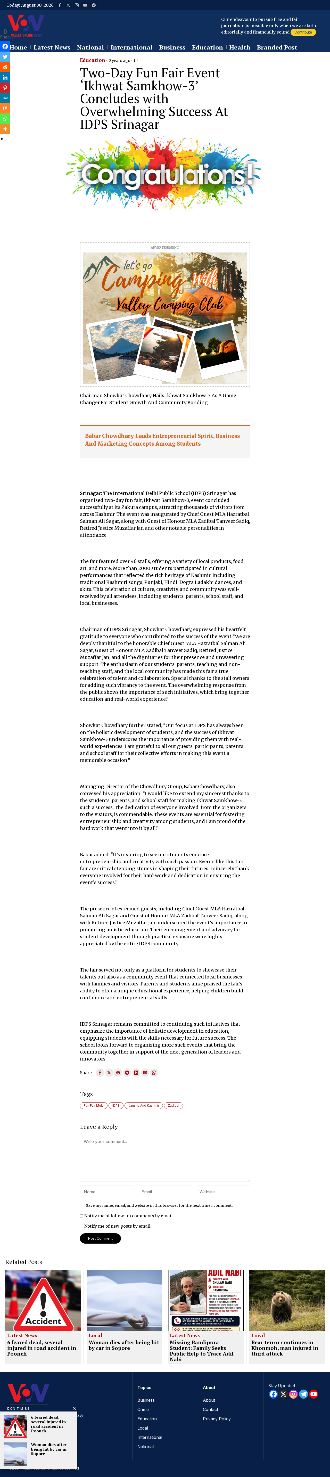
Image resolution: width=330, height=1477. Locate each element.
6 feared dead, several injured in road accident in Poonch (41, 1348)
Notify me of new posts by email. (118, 1226)
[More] (5, 129)
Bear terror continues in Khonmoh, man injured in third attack (284, 1348)
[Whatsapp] (5, 118)
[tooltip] (59, 5)
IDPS (116, 1105)
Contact (210, 1409)
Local (95, 1336)
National (145, 1446)
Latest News (22, 1336)
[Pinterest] (5, 88)
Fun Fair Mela (94, 1105)
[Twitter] (5, 57)
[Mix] (5, 108)
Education (92, 60)
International (149, 1437)
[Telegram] (303, 1394)
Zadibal (173, 1105)
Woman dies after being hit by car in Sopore (124, 1345)
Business (146, 1400)
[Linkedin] (5, 77)
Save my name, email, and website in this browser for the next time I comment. (159, 1205)
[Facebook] (5, 46)
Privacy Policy (217, 1418)
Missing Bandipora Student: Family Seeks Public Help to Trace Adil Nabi (202, 1351)
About (209, 1400)
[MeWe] (5, 98)
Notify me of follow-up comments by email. (129, 1215)
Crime (143, 1409)
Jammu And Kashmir (143, 1105)
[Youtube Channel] (313, 1394)
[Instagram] (293, 1394)
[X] (283, 1394)
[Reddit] (5, 67)
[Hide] (2, 139)
